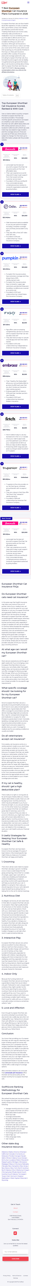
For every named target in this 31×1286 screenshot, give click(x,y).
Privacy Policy (6, 1275)
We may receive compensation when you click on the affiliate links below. (14, 70)
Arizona (16, 1152)
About (16, 1208)
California (5, 1154)
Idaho (3, 1158)
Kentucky (5, 1160)
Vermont (14, 1176)
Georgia (17, 1156)
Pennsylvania (6, 1172)
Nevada (4, 1166)
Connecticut (20, 1154)
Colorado (12, 1154)
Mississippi (5, 1164)
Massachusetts (6, 1162)
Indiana (14, 1158)
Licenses (25, 1275)
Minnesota (22, 1162)
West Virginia (15, 1178)
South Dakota (12, 1174)
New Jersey (24, 1166)
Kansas (24, 1158)
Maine (18, 1160)
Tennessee (22, 1174)
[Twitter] (15, 1233)
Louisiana (12, 1160)
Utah (8, 1176)
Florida (11, 1156)
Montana (18, 1164)
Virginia (20, 1176)
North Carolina (23, 1168)
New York (14, 1168)
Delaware (5, 1156)
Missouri (11, 1164)
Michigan (15, 1162)
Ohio (13, 1170)
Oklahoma (19, 1170)
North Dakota (6, 1170)
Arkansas (23, 1152)
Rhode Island (16, 1172)
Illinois (9, 1158)
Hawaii (23, 1156)
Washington (6, 1178)
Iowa (19, 1158)
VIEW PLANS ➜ (15, 194)
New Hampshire (14, 1166)
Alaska (11, 1152)
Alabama (4, 1152)
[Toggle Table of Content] (16, 95)
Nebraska (25, 1164)
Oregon (26, 1170)
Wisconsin (23, 1178)
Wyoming (5, 1180)
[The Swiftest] (4, 2)
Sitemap (15, 1278)
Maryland (24, 1160)
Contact (15, 1212)
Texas (3, 1176)
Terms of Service (16, 1275)
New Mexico (6, 1168)
